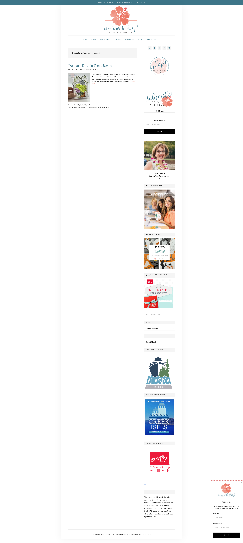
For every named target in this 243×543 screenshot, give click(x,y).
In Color (89, 105)
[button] (160, 38)
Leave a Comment (91, 69)
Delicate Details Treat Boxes (90, 65)
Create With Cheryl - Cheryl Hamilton (121, 19)
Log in (149, 534)
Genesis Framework (131, 534)
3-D (78, 105)
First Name (159, 111)
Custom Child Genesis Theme (114, 534)
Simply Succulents (103, 107)
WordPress (142, 534)
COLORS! (83, 105)
